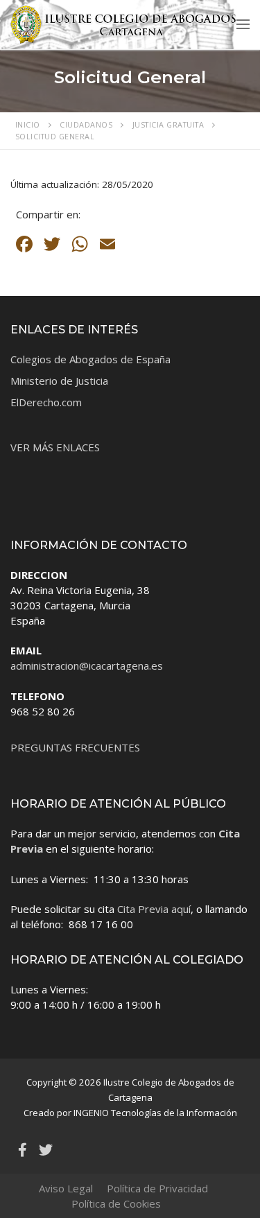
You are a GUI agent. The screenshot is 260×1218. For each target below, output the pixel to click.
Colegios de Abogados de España (90, 359)
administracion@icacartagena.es (86, 665)
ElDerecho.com (46, 402)
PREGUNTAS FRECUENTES (75, 747)
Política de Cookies (116, 1203)
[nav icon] (243, 23)
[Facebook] (22, 1150)
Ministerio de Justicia (59, 381)
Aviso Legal (66, 1188)
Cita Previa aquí (154, 909)
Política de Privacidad (157, 1188)
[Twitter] (45, 1150)
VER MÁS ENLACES (55, 447)
